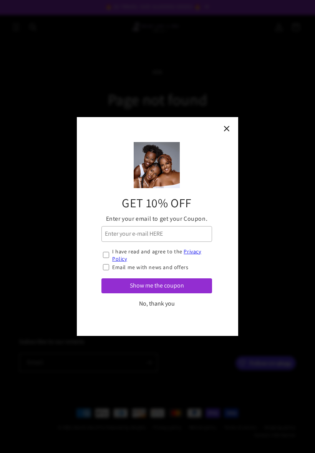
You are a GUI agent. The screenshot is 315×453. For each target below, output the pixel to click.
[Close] (226, 128)
